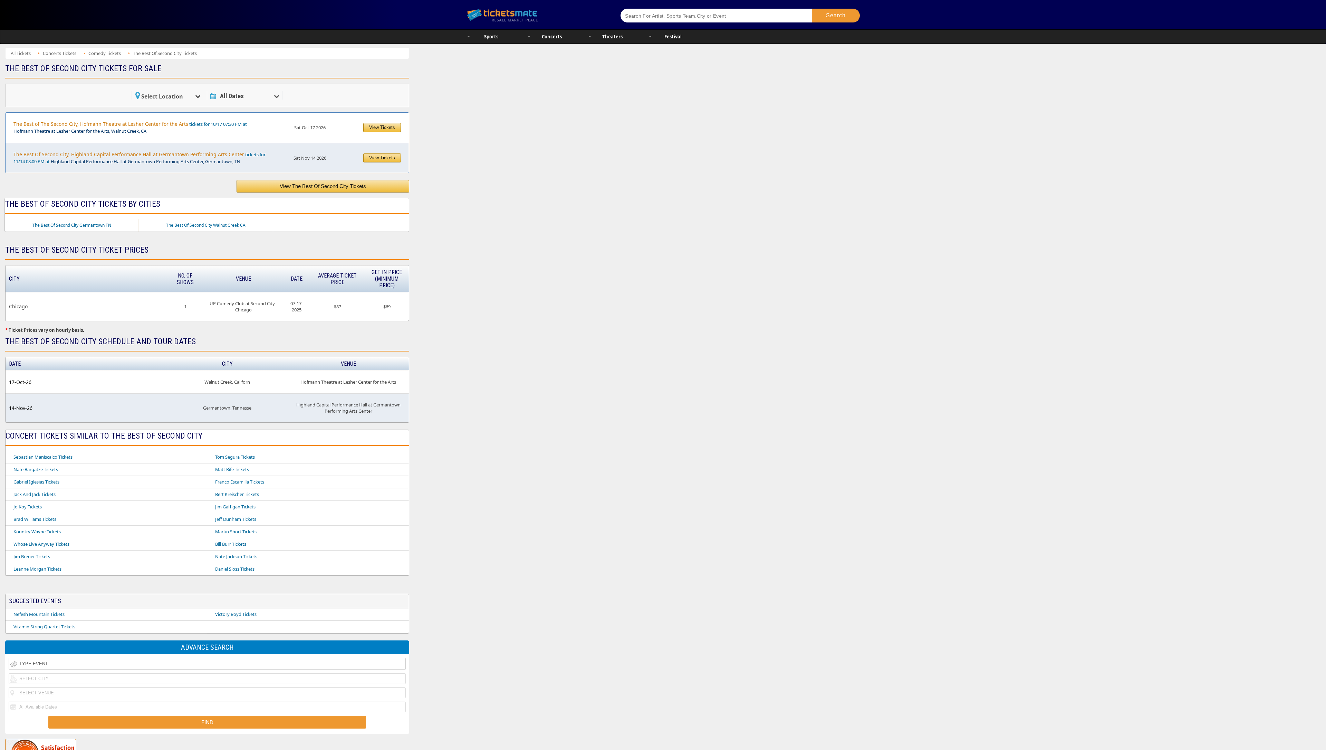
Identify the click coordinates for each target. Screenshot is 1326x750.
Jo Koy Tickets (27, 507)
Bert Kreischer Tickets (237, 494)
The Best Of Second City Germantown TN (71, 225)
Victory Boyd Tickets (236, 614)
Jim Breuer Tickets (31, 556)
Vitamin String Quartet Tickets (44, 627)
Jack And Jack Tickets (34, 494)
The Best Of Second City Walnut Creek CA (206, 225)
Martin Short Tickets (236, 531)
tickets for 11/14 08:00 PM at (139, 158)
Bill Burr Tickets (230, 544)
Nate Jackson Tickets (236, 556)
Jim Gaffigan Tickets (235, 507)
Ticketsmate (535, 14)
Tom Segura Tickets (235, 457)
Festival (673, 37)
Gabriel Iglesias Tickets (36, 482)
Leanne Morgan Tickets (37, 569)
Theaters (612, 37)
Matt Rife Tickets (232, 469)
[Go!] (836, 15)
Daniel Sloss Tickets (234, 569)
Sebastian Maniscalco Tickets (43, 457)
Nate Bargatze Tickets (35, 469)
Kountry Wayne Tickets (37, 531)
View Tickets (382, 127)
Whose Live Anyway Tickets (41, 544)
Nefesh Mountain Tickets (39, 614)
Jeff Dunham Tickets (235, 519)
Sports (491, 37)
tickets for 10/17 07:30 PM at (130, 127)
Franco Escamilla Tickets (239, 482)
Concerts (552, 37)
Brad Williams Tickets (34, 519)
